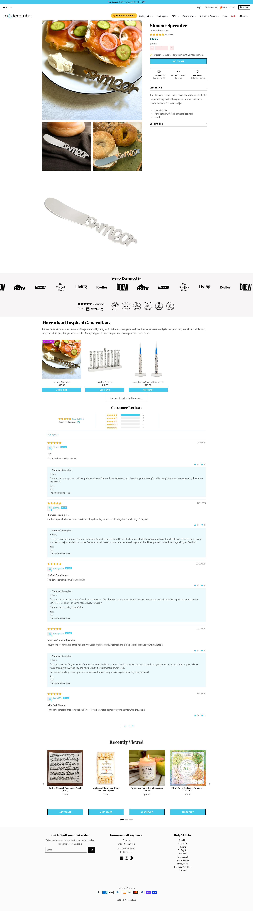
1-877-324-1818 (129, 843)
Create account (211, 7)
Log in (199, 7)
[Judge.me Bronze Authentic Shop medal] (148, 306)
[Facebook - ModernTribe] (122, 858)
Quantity (153, 44)
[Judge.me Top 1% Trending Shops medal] (170, 306)
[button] (92, 70)
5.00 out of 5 (78, 418)
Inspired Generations (159, 30)
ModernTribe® (130, 900)
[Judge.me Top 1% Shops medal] (159, 306)
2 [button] (125, 725)
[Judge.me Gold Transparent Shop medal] (137, 306)
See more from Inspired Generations (126, 397)
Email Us (126, 840)
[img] (54, 442)
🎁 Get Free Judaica (227, 7)
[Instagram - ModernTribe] (126, 858)
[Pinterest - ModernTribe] (131, 858)
